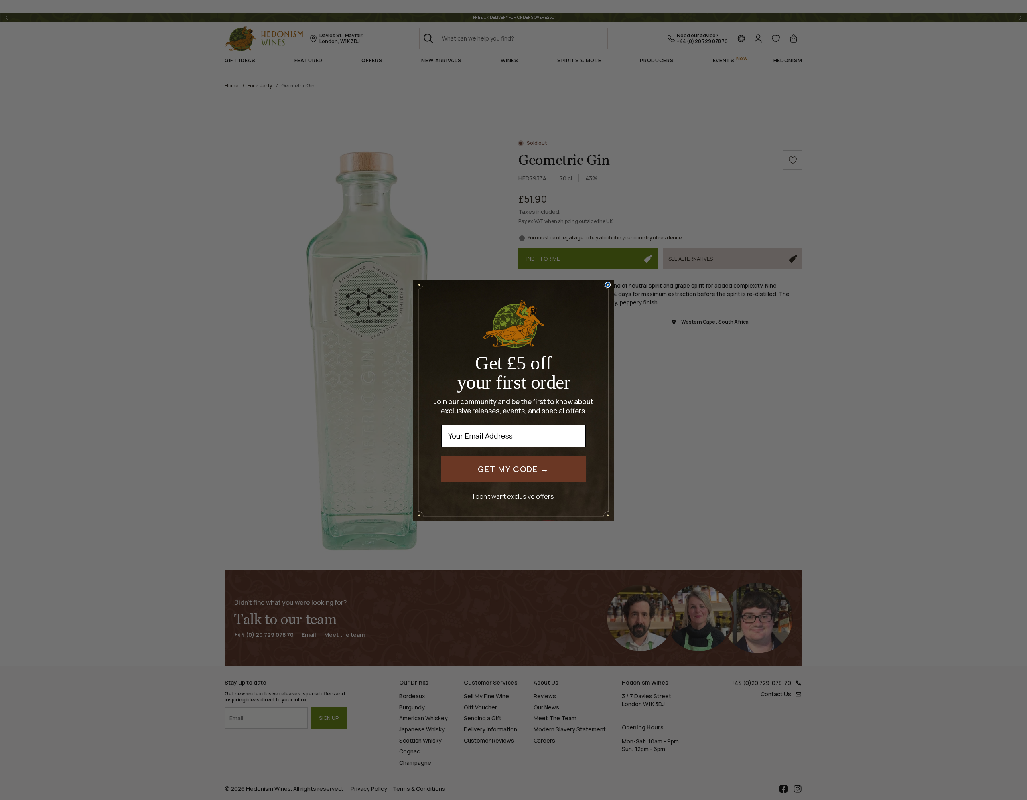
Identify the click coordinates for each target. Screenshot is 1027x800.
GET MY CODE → (513, 469)
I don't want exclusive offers (513, 496)
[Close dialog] (608, 285)
